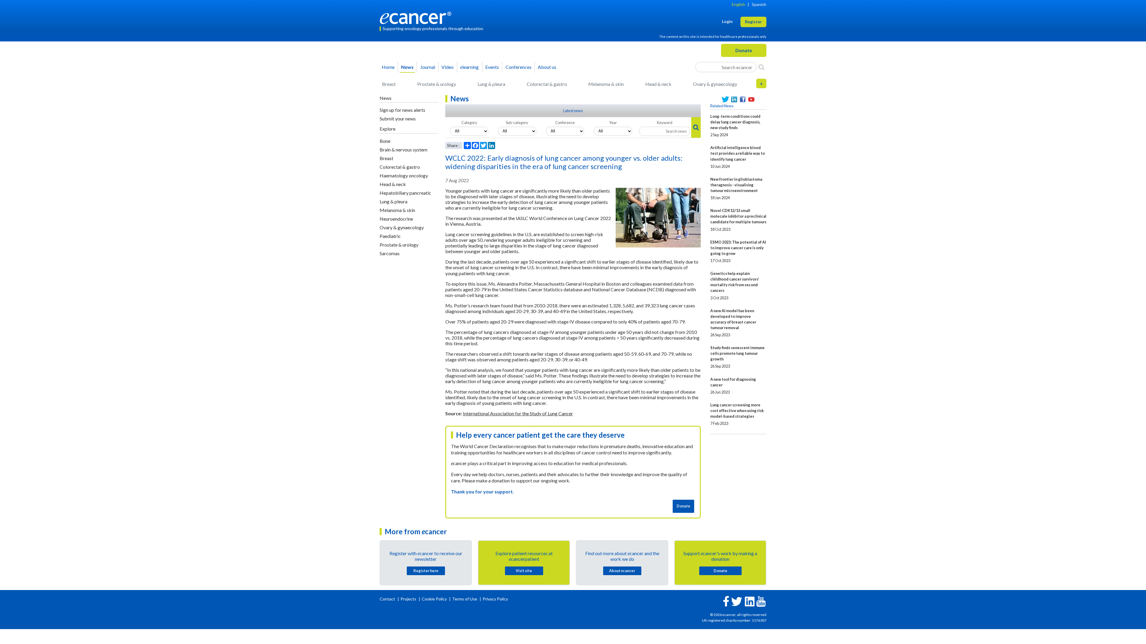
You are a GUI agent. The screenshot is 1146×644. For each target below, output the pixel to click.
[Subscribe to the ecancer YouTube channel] (761, 600)
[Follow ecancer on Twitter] (737, 600)
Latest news (573, 110)
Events (492, 67)
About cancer (622, 570)
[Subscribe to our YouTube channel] (751, 99)
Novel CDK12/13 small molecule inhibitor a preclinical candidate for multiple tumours (738, 216)
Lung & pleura (491, 84)
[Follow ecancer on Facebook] (726, 600)
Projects (409, 598)
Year (613, 122)
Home (388, 67)
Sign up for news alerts (402, 110)
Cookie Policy (434, 598)
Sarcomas (390, 253)
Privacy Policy (495, 598)
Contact (388, 598)
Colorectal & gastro (547, 84)
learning (469, 67)
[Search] (761, 67)
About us (547, 67)
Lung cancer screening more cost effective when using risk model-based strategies (737, 410)
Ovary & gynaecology (715, 84)
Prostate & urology (436, 84)
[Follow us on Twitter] (725, 99)
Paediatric (390, 236)
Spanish (759, 4)
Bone (385, 141)
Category (469, 122)
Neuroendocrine (396, 219)
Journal (427, 67)
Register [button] (753, 21)
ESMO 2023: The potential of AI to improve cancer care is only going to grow (738, 248)
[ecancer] (417, 17)
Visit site (524, 570)
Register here (425, 570)
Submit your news (398, 118)
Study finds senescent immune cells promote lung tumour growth (737, 353)
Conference (565, 122)
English (738, 4)
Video (447, 67)
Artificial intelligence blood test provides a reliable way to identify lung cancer (737, 153)
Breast (389, 84)
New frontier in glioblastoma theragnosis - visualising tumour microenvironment (736, 185)
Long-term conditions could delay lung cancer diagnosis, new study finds (735, 122)
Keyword (664, 122)
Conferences (519, 67)
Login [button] (727, 21)
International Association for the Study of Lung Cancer (518, 413)
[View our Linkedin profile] (734, 99)
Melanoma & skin (606, 84)
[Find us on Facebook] (742, 99)
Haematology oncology (404, 175)
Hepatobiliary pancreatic (405, 193)
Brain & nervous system (403, 149)
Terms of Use (464, 598)
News (407, 67)
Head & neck (658, 84)
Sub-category (517, 122)
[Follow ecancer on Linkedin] (750, 600)
